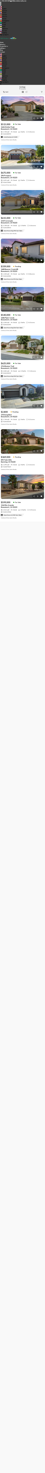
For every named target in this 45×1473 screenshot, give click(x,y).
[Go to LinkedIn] (0, 4)
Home (1, 42)
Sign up (2, 34)
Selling (2, 48)
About (2, 44)
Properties (3, 46)
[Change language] (1, 7)
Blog (1, 50)
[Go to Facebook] (0, 3)
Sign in (7, 34)
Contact (2, 52)
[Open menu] (0, 84)
